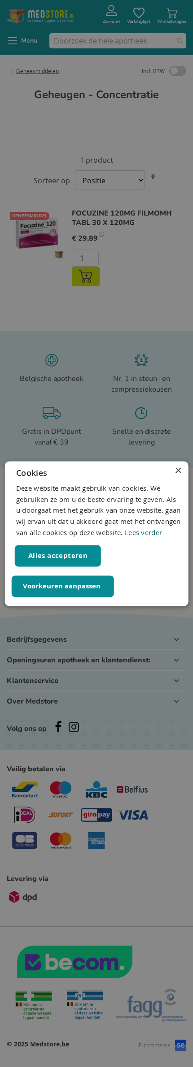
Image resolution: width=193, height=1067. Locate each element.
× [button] (178, 470)
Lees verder (143, 532)
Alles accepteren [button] (58, 555)
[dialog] (97, 533)
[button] (63, 586)
